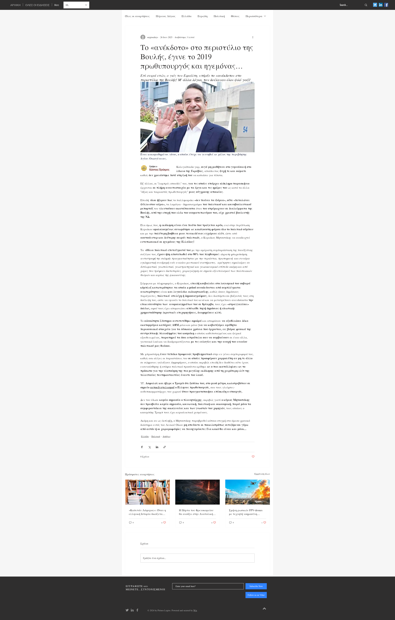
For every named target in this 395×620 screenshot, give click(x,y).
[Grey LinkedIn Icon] (132, 610)
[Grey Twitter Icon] (127, 610)
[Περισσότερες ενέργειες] (253, 37)
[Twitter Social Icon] (375, 5)
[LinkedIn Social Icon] (381, 5)
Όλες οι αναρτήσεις (137, 16)
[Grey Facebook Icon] (137, 610)
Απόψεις (167, 436)
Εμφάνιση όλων (262, 473)
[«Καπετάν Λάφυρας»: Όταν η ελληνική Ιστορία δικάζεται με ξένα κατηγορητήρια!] (147, 492)
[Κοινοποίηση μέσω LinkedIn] (157, 447)
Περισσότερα (254, 16)
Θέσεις (235, 16)
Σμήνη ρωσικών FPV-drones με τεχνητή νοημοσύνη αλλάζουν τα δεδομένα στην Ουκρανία (247, 512)
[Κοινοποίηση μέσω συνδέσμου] (164, 447)
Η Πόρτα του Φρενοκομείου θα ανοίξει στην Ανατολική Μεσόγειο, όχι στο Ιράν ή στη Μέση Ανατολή (197, 512)
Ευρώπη (203, 16)
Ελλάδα (186, 16)
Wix (195, 610)
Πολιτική (219, 16)
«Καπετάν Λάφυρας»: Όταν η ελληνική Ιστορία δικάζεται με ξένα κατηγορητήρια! (147, 512)
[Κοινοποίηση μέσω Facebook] (141, 447)
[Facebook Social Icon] (386, 5)
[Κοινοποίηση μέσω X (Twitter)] (149, 447)
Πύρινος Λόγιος (165, 16)
